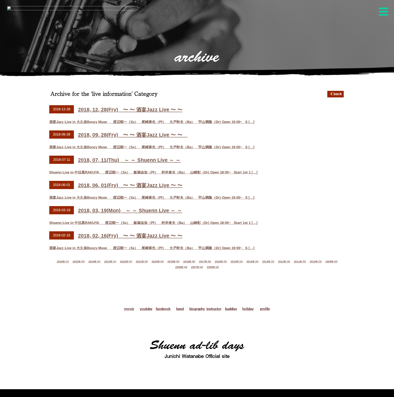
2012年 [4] (284, 261)
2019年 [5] (173, 261)
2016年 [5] (221, 261)
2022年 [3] (126, 261)
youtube (146, 308)
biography (197, 308)
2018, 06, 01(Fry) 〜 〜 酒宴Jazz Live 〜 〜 (130, 185)
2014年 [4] (252, 261)
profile (265, 308)
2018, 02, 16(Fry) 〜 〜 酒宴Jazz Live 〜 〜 (130, 235)
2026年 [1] (63, 261)
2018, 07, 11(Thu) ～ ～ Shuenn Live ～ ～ (129, 160)
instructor (213, 308)
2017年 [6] (205, 261)
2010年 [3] (316, 261)
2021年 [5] (142, 261)
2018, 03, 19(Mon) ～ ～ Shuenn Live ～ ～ (130, 210)
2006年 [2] (213, 267)
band (180, 308)
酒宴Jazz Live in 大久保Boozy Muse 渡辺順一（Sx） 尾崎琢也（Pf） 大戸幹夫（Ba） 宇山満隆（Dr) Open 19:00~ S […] (151, 122)
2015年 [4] (237, 261)
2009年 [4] (331, 261)
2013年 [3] (268, 261)
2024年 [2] (94, 261)
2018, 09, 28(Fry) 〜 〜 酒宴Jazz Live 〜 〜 (133, 135)
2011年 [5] (300, 261)
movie (129, 308)
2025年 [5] (79, 261)
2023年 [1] (110, 261)
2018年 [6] (189, 261)
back (337, 94)
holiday (248, 308)
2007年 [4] (197, 267)
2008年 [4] (181, 267)
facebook (163, 308)
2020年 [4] (158, 261)
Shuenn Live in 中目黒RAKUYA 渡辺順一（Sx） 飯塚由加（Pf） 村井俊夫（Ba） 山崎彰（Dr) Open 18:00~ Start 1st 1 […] (153, 172)
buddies (231, 308)
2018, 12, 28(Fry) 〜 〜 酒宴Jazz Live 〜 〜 (130, 109)
